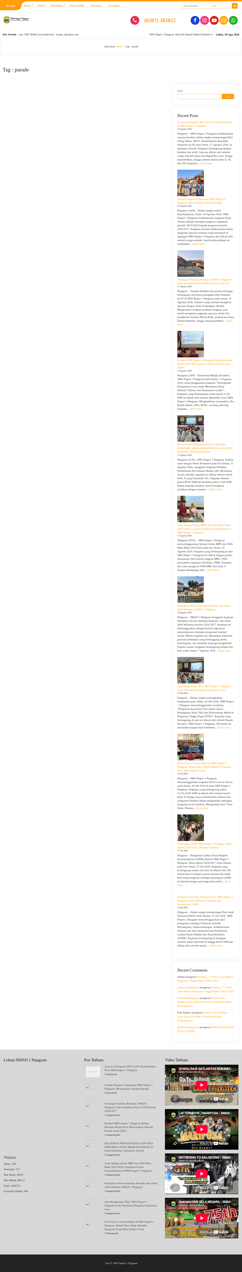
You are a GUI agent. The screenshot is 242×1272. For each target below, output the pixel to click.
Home (120, 46)
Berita (27, 5)
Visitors (10, 1157)
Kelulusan (96, 5)
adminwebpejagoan (188, 987)
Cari (179, 90)
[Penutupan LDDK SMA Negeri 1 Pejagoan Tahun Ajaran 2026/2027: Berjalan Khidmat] (190, 827)
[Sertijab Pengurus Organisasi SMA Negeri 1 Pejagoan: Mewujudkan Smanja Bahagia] (190, 183)
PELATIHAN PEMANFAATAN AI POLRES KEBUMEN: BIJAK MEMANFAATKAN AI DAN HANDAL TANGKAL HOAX (204, 448)
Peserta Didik (77, 5)
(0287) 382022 (160, 20)
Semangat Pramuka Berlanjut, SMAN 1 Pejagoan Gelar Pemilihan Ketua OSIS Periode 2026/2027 (130, 1107)
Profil (41, 5)
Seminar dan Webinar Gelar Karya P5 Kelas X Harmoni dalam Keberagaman (204, 1002)
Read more (207, 163)
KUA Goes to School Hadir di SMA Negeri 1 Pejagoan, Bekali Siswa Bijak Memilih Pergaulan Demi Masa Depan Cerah (204, 767)
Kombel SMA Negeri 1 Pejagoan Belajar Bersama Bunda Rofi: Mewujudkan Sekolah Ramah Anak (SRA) (204, 364)
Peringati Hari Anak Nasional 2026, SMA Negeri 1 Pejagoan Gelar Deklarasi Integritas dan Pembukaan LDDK (205, 901)
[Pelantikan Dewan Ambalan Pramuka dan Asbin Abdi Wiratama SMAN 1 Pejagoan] (190, 589)
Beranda (10, 5)
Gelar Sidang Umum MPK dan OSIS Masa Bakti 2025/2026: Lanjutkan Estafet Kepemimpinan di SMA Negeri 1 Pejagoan (204, 529)
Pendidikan (56, 5)
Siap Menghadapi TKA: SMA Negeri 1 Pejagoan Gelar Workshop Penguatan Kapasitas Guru (131, 1205)
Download (113, 5)
